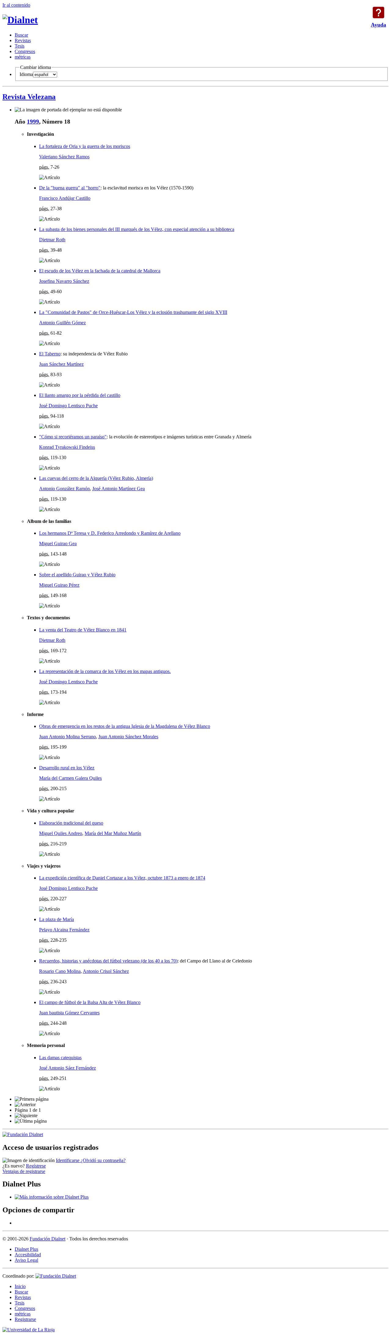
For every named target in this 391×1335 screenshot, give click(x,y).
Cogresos (25, 51)
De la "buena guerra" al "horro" (69, 187)
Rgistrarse (25, 1319)
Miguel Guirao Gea (58, 543)
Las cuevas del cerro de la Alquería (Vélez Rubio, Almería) (96, 478)
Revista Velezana (29, 97)
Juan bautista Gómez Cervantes (69, 1012)
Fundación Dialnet (47, 1238)
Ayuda (378, 12)
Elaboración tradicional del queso (71, 823)
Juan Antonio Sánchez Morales (128, 736)
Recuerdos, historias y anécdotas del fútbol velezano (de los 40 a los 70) (108, 960)
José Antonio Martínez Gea (118, 488)
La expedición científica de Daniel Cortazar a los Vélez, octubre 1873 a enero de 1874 (122, 877)
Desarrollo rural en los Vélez (66, 767)
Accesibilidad (28, 1254)
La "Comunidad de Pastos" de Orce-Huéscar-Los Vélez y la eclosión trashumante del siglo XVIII (133, 312)
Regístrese (36, 1165)
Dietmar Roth (52, 239)
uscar (21, 35)
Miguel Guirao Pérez (59, 585)
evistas (23, 40)
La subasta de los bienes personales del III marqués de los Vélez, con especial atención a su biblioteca (136, 229)
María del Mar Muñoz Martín (113, 833)
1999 (33, 121)
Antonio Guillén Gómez (62, 322)
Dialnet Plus (26, 1249)
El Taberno (49, 353)
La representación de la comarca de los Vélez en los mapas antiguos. (105, 671)
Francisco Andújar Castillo (64, 198)
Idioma (26, 74)
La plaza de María (56, 919)
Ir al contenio (16, 5)
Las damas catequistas (60, 1057)
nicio (20, 1286)
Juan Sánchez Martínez (61, 364)
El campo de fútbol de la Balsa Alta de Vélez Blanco (90, 1002)
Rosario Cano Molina (60, 971)
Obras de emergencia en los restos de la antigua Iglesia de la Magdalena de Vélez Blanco (124, 726)
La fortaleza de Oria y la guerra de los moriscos (84, 146)
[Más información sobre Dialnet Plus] (52, 1197)
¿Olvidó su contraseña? (103, 1160)
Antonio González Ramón (64, 488)
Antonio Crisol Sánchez (106, 971)
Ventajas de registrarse (23, 1171)
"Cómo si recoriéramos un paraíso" (73, 436)
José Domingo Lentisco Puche (68, 405)
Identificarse (68, 1160)
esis (19, 46)
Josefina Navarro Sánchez (64, 281)
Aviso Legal (26, 1260)
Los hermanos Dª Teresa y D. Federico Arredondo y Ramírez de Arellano (110, 533)
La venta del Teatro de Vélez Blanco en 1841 (82, 629)
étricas (23, 56)
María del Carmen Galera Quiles (70, 778)
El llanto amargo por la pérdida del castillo (79, 395)
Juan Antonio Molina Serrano (67, 736)
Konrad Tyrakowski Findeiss (67, 447)
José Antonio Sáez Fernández (67, 1068)
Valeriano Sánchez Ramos (64, 156)
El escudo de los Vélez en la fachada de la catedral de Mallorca (99, 270)
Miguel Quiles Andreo (60, 833)
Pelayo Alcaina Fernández (64, 929)
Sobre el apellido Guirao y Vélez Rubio (77, 574)
